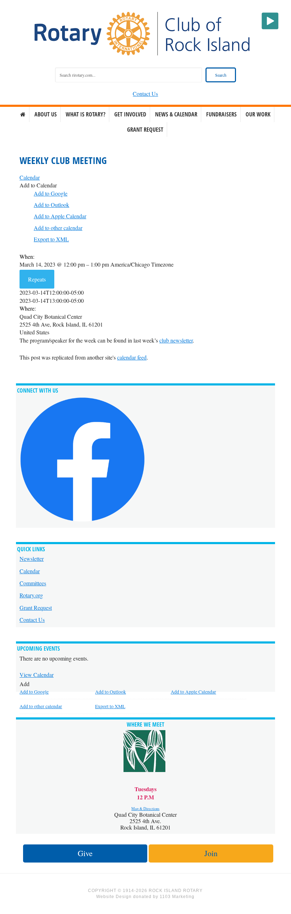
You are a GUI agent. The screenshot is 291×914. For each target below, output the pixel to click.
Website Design (114, 896)
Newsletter (32, 558)
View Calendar (37, 674)
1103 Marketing (177, 896)
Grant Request (36, 607)
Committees (33, 583)
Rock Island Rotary (145, 33)
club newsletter (176, 340)
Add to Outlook (51, 204)
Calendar (30, 571)
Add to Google (50, 193)
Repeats (37, 279)
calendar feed (132, 357)
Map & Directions (145, 808)
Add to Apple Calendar (60, 216)
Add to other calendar (58, 227)
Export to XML (51, 239)
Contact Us (145, 93)
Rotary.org (31, 595)
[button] (38, 185)
